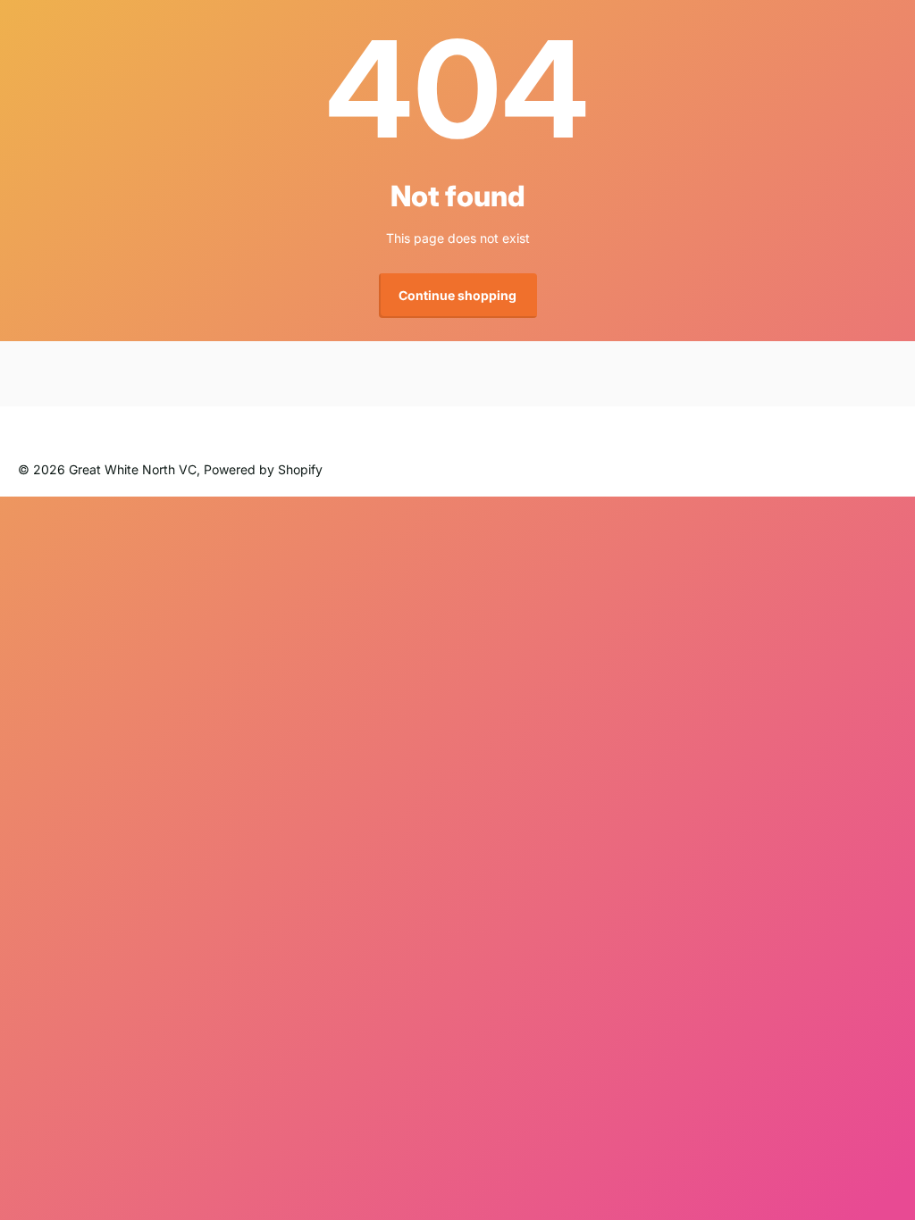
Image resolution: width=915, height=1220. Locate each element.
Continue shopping (457, 295)
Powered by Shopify (263, 469)
